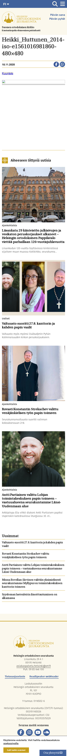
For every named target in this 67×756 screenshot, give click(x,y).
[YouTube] (37, 732)
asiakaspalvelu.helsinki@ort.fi (33, 666)
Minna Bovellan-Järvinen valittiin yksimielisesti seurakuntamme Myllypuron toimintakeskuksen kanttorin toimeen (32, 583)
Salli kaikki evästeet (16, 750)
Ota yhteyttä (51, 753)
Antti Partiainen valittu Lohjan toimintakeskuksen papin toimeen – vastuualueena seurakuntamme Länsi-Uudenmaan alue (33, 569)
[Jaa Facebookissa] (56, 64)
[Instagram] (29, 732)
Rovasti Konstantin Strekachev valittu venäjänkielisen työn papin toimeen (25, 556)
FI (5, 4)
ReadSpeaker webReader (44, 676)
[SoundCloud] (46, 732)
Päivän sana (57, 15)
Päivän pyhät (57, 19)
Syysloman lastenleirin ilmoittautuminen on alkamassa (29, 596)
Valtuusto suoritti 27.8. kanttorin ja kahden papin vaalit (32, 544)
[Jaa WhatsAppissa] (62, 64)
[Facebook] (20, 732)
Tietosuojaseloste (15, 676)
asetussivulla (10, 743)
